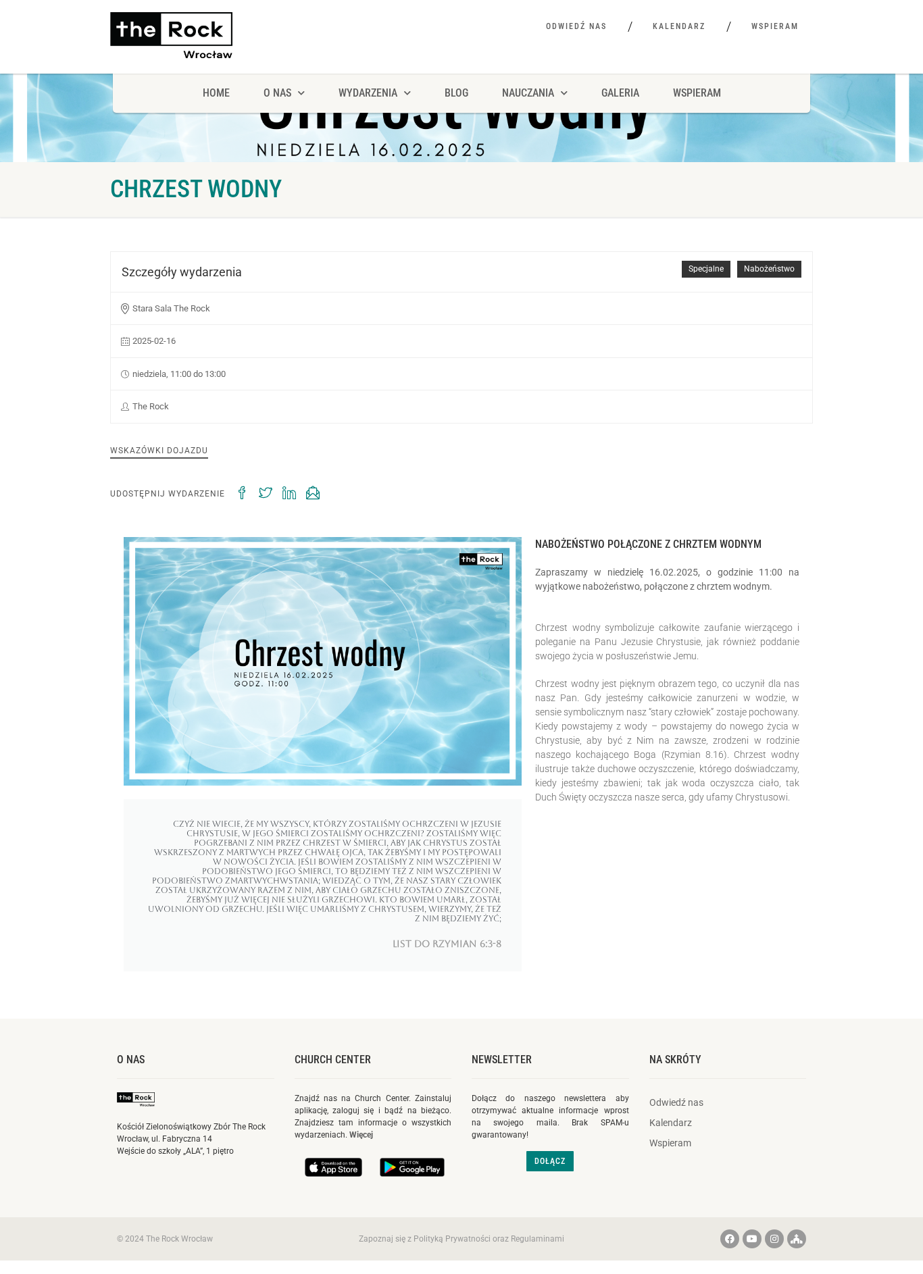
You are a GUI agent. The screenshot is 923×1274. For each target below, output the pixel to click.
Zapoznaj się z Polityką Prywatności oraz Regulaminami (461, 1239)
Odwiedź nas (576, 26)
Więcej (361, 1135)
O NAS (277, 92)
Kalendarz (679, 26)
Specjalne (706, 269)
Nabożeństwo (769, 269)
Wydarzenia (368, 92)
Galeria (620, 92)
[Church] (796, 1238)
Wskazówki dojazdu (159, 450)
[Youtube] (752, 1238)
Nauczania (528, 92)
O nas (131, 1059)
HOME (216, 92)
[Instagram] (774, 1238)
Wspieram (775, 26)
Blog (456, 92)
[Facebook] (729, 1238)
